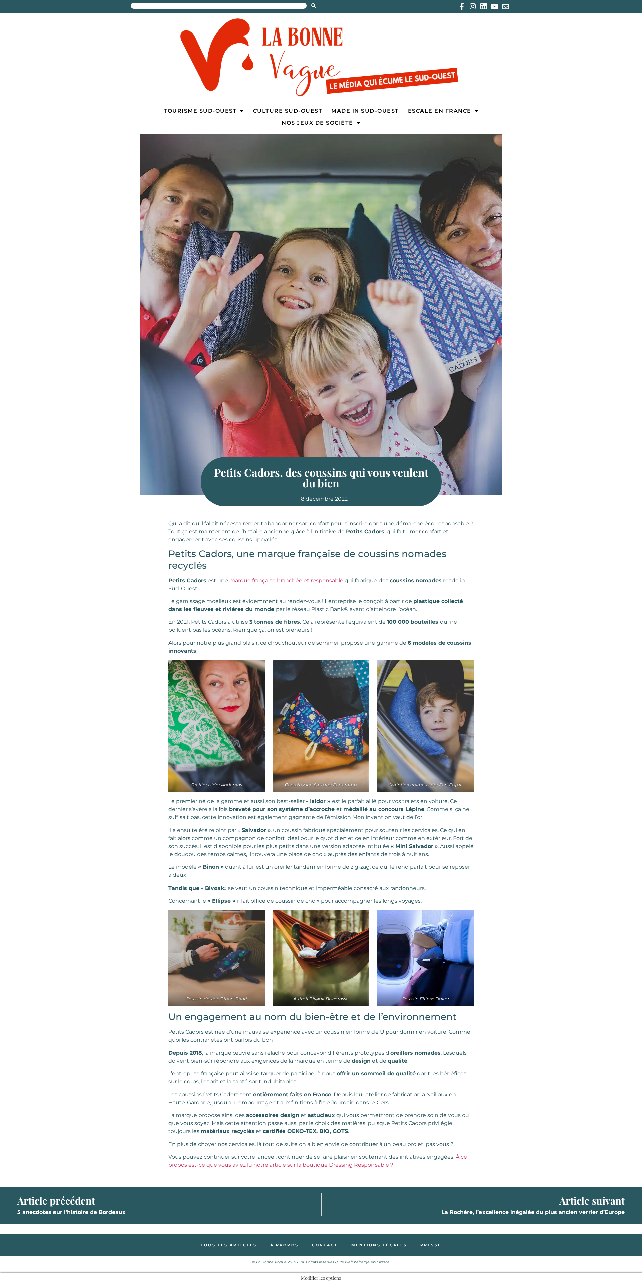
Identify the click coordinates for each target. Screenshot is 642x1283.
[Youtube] (494, 6)
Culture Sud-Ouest (288, 111)
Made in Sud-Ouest (365, 111)
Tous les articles (229, 1245)
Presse (430, 1245)
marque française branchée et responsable (286, 580)
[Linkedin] (483, 6)
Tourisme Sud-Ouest (200, 111)
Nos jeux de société (317, 123)
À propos (284, 1245)
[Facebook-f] (461, 6)
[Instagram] (472, 6)
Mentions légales (379, 1245)
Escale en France (439, 111)
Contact (325, 1245)
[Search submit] (313, 5)
